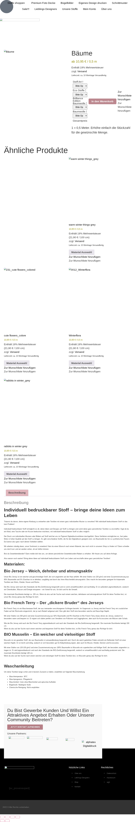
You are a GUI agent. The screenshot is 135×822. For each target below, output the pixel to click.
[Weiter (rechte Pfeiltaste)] (7, 821)
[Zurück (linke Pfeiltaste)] (2, 821)
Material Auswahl (81, 252)
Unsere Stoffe (70, 9)
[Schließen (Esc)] (17, 817)
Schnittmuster (119, 3)
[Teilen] (12, 817)
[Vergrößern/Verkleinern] (2, 817)
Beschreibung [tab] (17, 492)
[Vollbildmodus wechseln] (7, 817)
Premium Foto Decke (43, 3)
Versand (82, 71)
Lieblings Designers (46, 9)
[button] (125, 95)
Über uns (106, 9)
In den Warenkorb (102, 101)
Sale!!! (25, 9)
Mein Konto (89, 9)
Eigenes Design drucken (93, 3)
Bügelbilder (67, 3)
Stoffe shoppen (16, 3)
